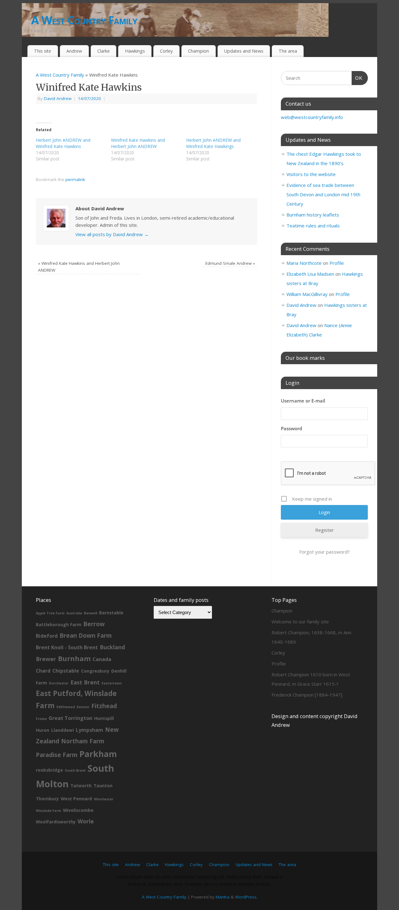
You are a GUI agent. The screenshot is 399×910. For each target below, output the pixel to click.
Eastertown (112, 683)
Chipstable (65, 670)
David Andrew (57, 98)
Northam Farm (82, 741)
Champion (198, 51)
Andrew (74, 51)
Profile (336, 263)
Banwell (90, 613)
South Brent (75, 770)
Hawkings (135, 51)
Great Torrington (70, 718)
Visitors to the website (311, 174)
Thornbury (47, 799)
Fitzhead (104, 706)
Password (291, 428)
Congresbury (95, 671)
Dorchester (59, 683)
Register (324, 530)
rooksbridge (49, 770)
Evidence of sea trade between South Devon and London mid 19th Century (323, 194)
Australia (74, 613)
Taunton (103, 786)
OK (357, 78)
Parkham (98, 754)
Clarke (103, 51)
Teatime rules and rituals (313, 225)
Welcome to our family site (300, 621)
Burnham (74, 658)
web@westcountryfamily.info (312, 117)
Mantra (222, 897)
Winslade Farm (48, 810)
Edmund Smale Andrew (230, 263)
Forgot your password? (324, 552)
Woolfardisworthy (56, 822)
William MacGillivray (307, 294)
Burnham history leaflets (312, 215)
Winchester (103, 799)
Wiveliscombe (78, 810)
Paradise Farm (57, 755)
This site (42, 51)
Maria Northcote (304, 263)
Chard (43, 670)
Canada (102, 659)
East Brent (85, 682)
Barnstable (111, 613)
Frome (41, 719)
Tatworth (81, 786)
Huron (42, 730)
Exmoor (83, 707)
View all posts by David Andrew (112, 234)
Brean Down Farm (86, 635)
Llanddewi (62, 730)
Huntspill (104, 718)
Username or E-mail (303, 401)
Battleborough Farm (58, 624)
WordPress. (246, 897)
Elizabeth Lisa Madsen (310, 274)
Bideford (47, 635)
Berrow (94, 624)
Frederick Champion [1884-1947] (307, 695)
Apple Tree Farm (50, 613)
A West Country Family (84, 20)
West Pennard (76, 799)
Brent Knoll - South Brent (67, 647)
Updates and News (243, 51)
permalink (75, 179)
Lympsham (89, 730)
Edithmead (65, 707)
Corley (166, 51)
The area (288, 51)
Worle (86, 821)
